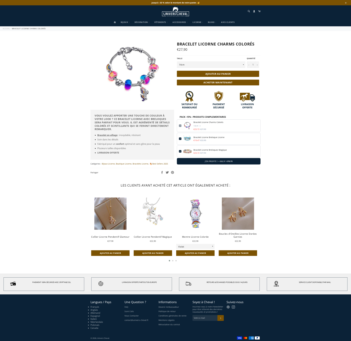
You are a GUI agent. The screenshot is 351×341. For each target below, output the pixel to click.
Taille (179, 58)
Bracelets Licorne (140, 163)
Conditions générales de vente (172, 315)
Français (94, 306)
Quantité (251, 58)
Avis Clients (228, 22)
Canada (94, 327)
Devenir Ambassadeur (168, 307)
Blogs (211, 22)
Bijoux (125, 22)
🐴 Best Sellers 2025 (158, 163)
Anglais (94, 309)
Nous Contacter (131, 315)
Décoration (141, 22)
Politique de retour (167, 311)
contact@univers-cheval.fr (136, 320)
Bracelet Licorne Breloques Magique (210, 150)
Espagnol (95, 315)
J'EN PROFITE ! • (219, 161)
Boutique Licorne (123, 163)
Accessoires (179, 22)
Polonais (94, 324)
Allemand (95, 312)
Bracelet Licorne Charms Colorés (208, 122)
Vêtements (160, 22)
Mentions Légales (166, 320)
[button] (169, 260)
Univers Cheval (103, 338)
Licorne (197, 22)
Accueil (6, 29)
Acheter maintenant (218, 82)
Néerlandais (96, 321)
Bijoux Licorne (108, 163)
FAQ (126, 307)
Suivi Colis (129, 311)
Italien (93, 318)
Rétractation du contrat (169, 324)
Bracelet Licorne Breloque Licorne (208, 137)
